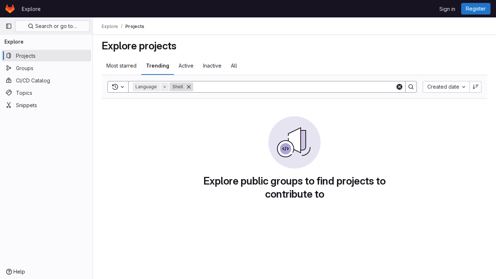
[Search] (411, 87)
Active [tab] (186, 65)
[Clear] (399, 86)
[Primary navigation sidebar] (9, 26)
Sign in (447, 9)
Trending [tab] (157, 65)
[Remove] (188, 86)
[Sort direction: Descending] (475, 87)
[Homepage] (10, 9)
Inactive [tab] (212, 65)
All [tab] (234, 65)
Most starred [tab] (121, 65)
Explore (31, 9)
